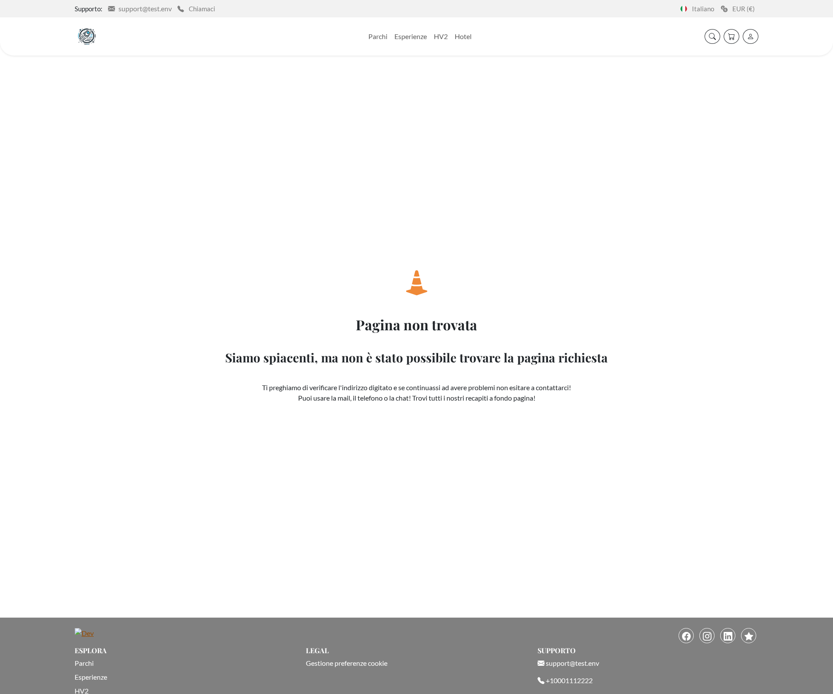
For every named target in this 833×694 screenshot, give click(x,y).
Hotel (463, 36)
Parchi (377, 36)
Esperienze (410, 36)
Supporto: (88, 9)
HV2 (441, 36)
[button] (750, 36)
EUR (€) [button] (743, 9)
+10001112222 (568, 680)
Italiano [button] (701, 9)
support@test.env (145, 8)
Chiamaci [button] (201, 9)
